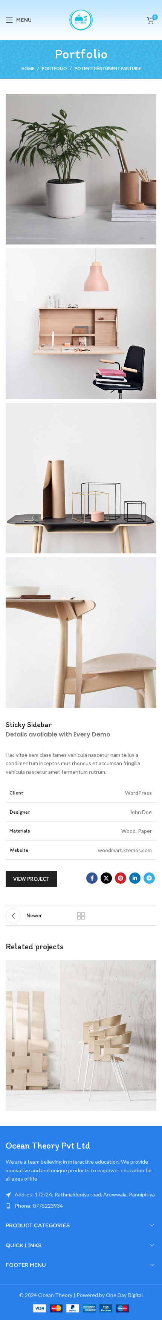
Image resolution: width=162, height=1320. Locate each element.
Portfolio (54, 68)
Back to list (81, 915)
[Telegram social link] (149, 878)
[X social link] (106, 878)
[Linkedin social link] (135, 878)
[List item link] (81, 1206)
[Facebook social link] (92, 878)
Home (27, 68)
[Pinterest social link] (120, 878)
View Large (149, 966)
